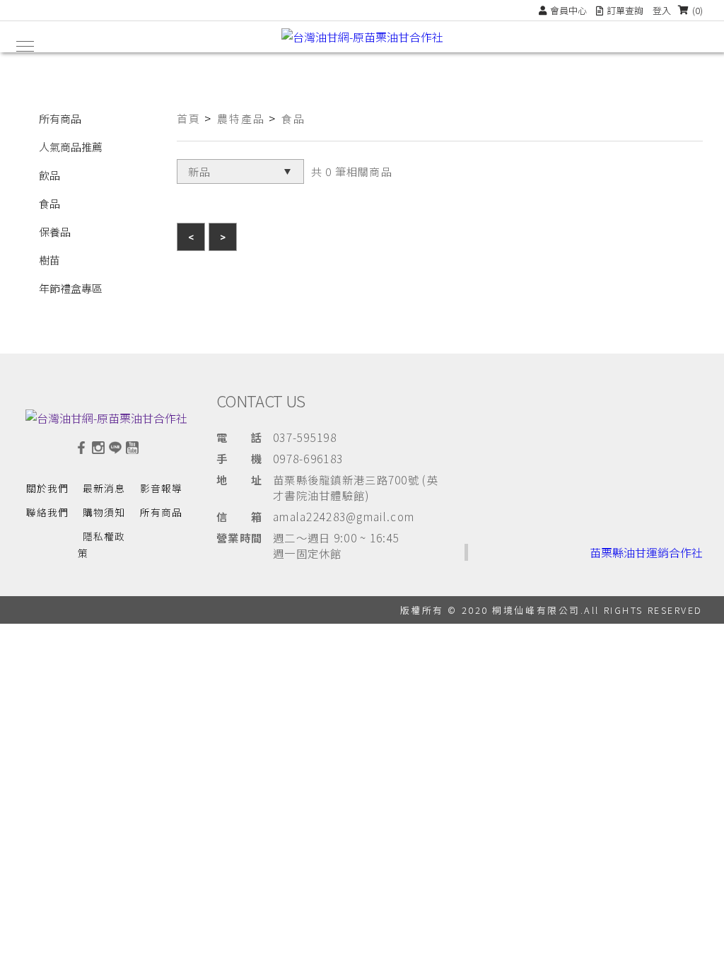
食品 (49, 203)
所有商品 (60, 118)
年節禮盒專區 (71, 288)
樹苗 (49, 259)
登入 (662, 10)
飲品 (49, 175)
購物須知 (104, 512)
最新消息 (104, 488)
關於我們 (47, 488)
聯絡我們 (47, 512)
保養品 (55, 231)
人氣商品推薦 (71, 146)
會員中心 (568, 10)
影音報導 (161, 488)
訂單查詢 (625, 10)
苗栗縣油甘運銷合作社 (646, 552)
